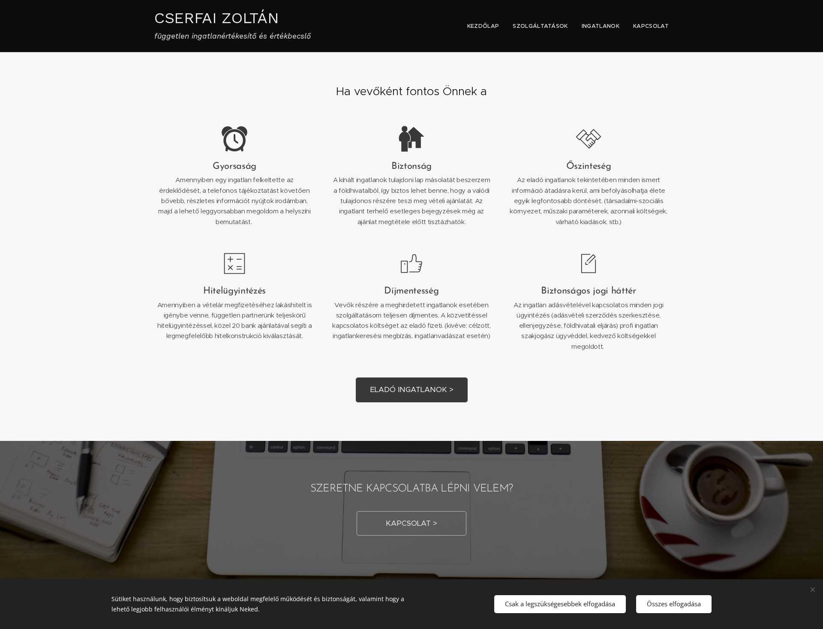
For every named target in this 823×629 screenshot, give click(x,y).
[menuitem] (485, 26)
